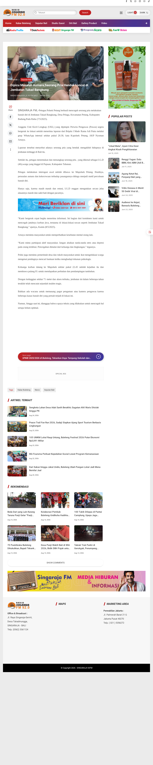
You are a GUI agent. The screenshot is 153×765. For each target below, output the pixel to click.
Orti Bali (73, 23)
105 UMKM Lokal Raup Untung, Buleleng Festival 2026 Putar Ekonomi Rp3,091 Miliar (64, 439)
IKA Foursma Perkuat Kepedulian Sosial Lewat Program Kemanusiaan (64, 454)
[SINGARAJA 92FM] (14, 12)
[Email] (10, 141)
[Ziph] (92, 30)
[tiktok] (149, 1)
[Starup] (119, 30)
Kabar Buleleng (23, 23)
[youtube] (144, 1)
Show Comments (56, 562)
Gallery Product (89, 23)
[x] (131, 1)
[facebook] (126, 1)
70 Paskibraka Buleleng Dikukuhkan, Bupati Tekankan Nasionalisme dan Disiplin (22, 547)
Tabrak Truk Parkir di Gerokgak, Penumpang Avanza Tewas (85, 547)
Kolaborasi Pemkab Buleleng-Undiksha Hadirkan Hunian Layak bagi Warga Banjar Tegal (55, 514)
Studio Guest (58, 23)
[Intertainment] (64, 30)
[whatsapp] (135, 1)
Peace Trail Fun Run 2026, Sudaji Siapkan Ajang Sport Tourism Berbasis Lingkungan (65, 424)
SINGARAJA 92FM (84, 668)
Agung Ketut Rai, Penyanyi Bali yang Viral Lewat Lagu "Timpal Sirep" (131, 175)
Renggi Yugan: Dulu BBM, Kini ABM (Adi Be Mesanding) (133, 161)
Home (8, 23)
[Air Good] (39, 30)
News (37, 390)
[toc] (149, 232)
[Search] (121, 12)
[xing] (81, 387)
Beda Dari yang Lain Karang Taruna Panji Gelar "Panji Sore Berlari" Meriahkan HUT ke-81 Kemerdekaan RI (21, 514)
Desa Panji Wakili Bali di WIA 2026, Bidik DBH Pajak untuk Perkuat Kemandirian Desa (55, 547)
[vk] (73, 387)
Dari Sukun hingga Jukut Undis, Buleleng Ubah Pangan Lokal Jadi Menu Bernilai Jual (64, 469)
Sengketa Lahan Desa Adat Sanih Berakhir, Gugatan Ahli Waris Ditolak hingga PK (64, 409)
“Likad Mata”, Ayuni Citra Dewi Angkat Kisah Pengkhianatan (123, 148)
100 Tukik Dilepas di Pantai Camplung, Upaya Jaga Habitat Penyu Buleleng (88, 514)
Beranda (13, 79)
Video (104, 23)
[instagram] (140, 1)
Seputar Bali (41, 23)
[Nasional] (16, 30)
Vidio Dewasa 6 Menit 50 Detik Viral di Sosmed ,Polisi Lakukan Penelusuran (133, 190)
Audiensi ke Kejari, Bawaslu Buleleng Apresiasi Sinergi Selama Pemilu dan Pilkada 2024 (131, 204)
